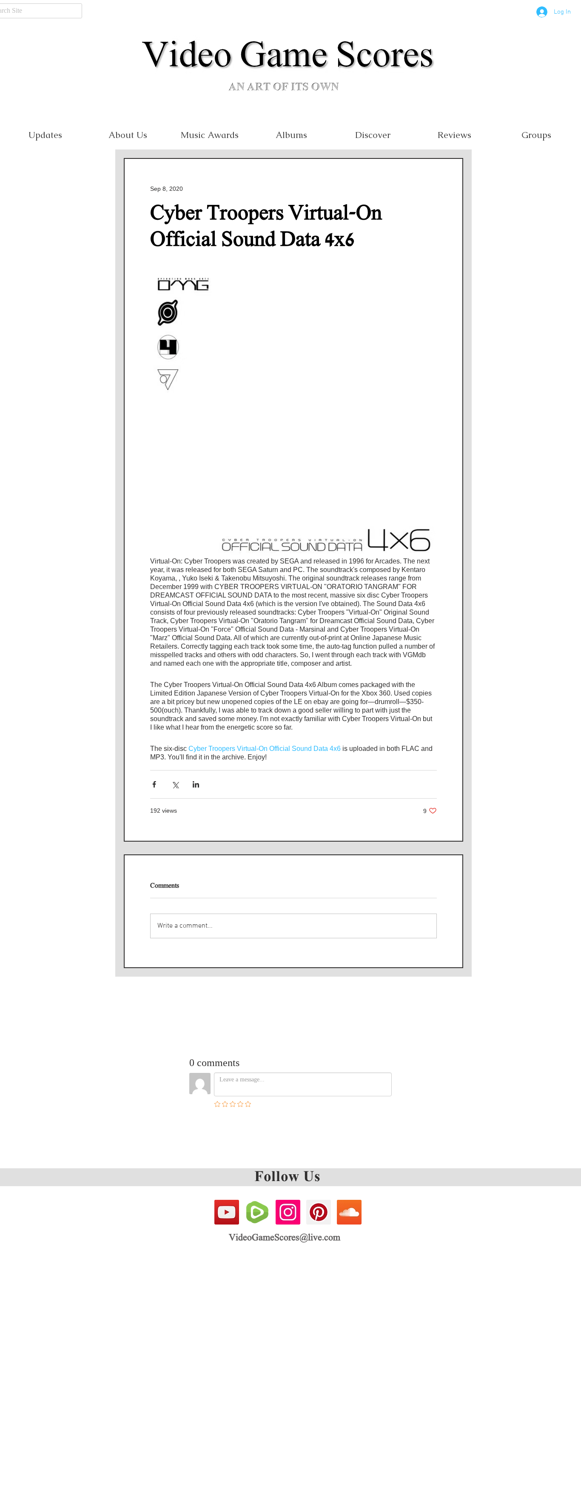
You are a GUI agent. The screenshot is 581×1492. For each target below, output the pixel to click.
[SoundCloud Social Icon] (349, 1212)
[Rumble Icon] (257, 1212)
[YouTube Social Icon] (226, 1212)
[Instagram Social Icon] (288, 1212)
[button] (209, 135)
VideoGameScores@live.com (284, 1238)
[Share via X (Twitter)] (175, 784)
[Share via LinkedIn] (196, 784)
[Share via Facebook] (154, 784)
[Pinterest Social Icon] (318, 1212)
